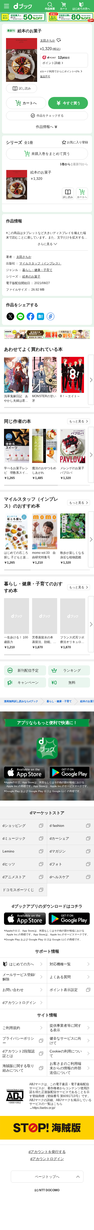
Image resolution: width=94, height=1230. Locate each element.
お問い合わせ (13, 990)
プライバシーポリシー (18, 1040)
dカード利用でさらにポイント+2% (59, 71)
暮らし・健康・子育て (37, 270)
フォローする (58, 40)
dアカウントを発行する (47, 1152)
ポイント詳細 (51, 63)
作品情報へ (44, 127)
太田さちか (47, 40)
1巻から (65, 164)
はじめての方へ (21, 964)
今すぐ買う (71, 103)
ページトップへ (47, 1177)
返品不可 (45, 76)
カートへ (30, 103)
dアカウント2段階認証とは (19, 1053)
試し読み (25, 88)
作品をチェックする (50, 115)
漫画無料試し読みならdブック (21, 701)
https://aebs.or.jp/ (43, 1108)
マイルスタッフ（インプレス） (40, 263)
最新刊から (80, 164)
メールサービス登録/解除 (19, 977)
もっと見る (76, 421)
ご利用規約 (11, 1028)
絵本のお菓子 (40, 172)
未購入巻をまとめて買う (50, 154)
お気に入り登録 (77, 142)
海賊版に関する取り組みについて (18, 1068)
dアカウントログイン (19, 1003)
